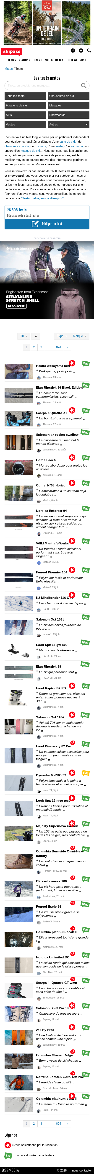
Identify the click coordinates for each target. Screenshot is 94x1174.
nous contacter (82, 1170)
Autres (53, 124)
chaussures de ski (17, 146)
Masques (55, 105)
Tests (19, 68)
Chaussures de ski (61, 96)
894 (58, 347)
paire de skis (68, 141)
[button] (81, 50)
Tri (23, 336)
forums (37, 60)
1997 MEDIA (11, 1170)
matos (49, 60)
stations (24, 60)
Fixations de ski (16, 105)
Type (61, 336)
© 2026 (62, 1170)
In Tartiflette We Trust (70, 60)
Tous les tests (15, 96)
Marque (79, 336)
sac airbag (77, 146)
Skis (9, 115)
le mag (12, 60)
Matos (9, 68)
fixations (40, 146)
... (49, 347)
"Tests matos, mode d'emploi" (42, 198)
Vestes (10, 124)
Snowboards (57, 115)
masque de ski (30, 150)
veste (59, 146)
